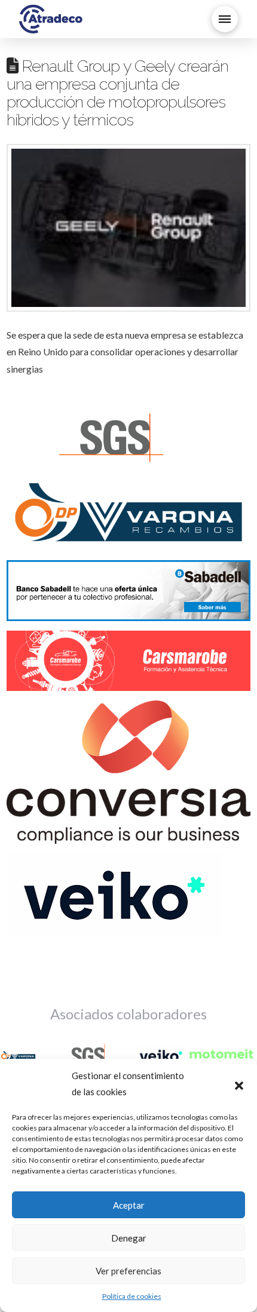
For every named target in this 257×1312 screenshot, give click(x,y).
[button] (239, 1084)
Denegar (128, 1238)
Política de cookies (131, 1296)
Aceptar (129, 1205)
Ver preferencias (128, 1270)
